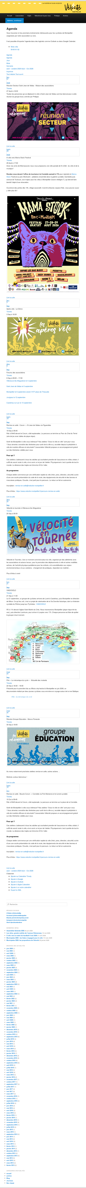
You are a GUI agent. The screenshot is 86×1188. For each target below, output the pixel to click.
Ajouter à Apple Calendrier (20, 884)
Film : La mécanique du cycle (22, 697)
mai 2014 (9, 1139)
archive (9, 1176)
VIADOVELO (41, 604)
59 (12, 49)
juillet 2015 (10, 1127)
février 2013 (10, 1165)
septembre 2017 (11, 1084)
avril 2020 (9, 1020)
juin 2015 (9, 1129)
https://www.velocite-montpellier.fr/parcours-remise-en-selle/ (38, 491)
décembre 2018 (11, 1056)
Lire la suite (10, 146)
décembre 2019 (11, 1029)
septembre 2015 (11, 1125)
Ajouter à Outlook (17, 882)
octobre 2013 (10, 1153)
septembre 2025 (11, 963)
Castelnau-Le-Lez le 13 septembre (19, 402)
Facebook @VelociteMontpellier (16, 915)
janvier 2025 (10, 967)
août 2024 (9, 975)
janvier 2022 (10, 1001)
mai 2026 (9, 951)
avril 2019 (9, 1046)
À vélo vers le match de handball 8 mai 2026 (21, 935)
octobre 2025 (10, 960)
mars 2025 (10, 965)
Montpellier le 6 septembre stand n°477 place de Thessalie (27, 392)
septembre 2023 (11, 984)
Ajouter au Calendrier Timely (21, 876)
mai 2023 (9, 986)
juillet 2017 (10, 1087)
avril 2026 (9, 953)
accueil (8, 1173)
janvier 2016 (10, 1117)
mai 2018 (9, 1070)
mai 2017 (9, 1091)
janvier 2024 (10, 982)
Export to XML (16, 890)
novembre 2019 (11, 1032)
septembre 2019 (11, 1036)
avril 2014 (9, 1141)
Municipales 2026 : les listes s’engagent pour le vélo (24, 938)
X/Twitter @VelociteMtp (13, 913)
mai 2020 (9, 1017)
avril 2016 (9, 1110)
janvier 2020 (10, 1027)
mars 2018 (10, 1075)
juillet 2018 (10, 1067)
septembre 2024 (11, 972)
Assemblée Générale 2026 (15, 931)
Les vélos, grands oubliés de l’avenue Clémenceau (24, 933)
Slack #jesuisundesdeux (14, 922)
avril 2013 (9, 1160)
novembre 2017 (11, 1079)
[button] (10, 873)
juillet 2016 (10, 1103)
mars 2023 (10, 991)
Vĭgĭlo (29, 16)
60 (14, 49)
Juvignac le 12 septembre (15, 397)
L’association (19, 16)
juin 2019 (9, 1041)
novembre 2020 (11, 1008)
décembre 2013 (11, 1151)
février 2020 (10, 1025)
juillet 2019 (10, 1039)
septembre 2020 (11, 1013)
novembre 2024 (11, 970)
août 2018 (9, 1065)
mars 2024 (10, 979)
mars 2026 (10, 956)
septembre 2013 (11, 1156)
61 (16, 49)
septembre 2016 (11, 1101)
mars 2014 (10, 1144)
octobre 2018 (10, 1060)
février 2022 (10, 998)
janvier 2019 (10, 1053)
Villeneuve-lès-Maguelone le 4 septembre (21, 381)
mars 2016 (10, 1113)
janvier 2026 (10, 958)
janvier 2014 (10, 1148)
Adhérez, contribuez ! (14, 20)
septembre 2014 (11, 1134)
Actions (65, 16)
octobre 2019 (10, 1034)
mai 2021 (9, 1003)
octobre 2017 (10, 1082)
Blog (8, 1178)
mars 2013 (10, 1163)
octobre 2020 (10, 1010)
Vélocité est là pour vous (43, 16)
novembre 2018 (11, 1058)
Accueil (9, 16)
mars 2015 (10, 1132)
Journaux (9, 1181)
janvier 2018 (10, 1077)
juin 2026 (9, 948)
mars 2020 (10, 1022)
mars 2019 (10, 1048)
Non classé (10, 1183)
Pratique (57, 16)
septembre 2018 (11, 1063)
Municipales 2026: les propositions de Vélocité (22, 940)
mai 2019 (9, 1044)
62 (18, 49)
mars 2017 (10, 1094)
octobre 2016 (10, 1098)
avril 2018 (9, 1072)
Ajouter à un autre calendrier (21, 887)
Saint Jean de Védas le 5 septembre (19, 386)
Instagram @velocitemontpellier (16, 920)
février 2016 (10, 1115)
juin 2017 (9, 1089)
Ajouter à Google (17, 879)
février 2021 (10, 1006)
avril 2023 (9, 989)
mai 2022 (9, 996)
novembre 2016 (11, 1096)
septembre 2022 (11, 994)
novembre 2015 (11, 1122)
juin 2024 (9, 977)
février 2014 (10, 1146)
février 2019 (10, 1051)
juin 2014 (9, 1136)
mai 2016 (9, 1108)
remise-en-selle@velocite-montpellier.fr (29, 485)
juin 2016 (9, 1106)
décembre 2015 (11, 1120)
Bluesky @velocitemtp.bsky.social (17, 918)
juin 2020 (9, 1015)
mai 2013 (9, 1158)
